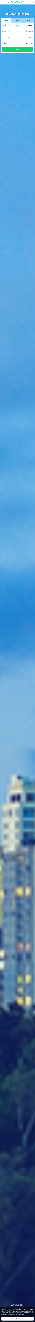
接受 (17, 1319)
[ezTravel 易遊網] (17, 2)
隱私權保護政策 (20, 1314)
